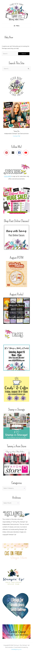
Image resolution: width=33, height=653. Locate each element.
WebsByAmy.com (16, 649)
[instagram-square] (13, 152)
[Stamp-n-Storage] (16, 426)
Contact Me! (16, 136)
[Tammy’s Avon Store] (16, 463)
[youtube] (26, 152)
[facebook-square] (20, 152)
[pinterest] (7, 152)
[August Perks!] (16, 311)
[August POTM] (16, 274)
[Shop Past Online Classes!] (16, 237)
